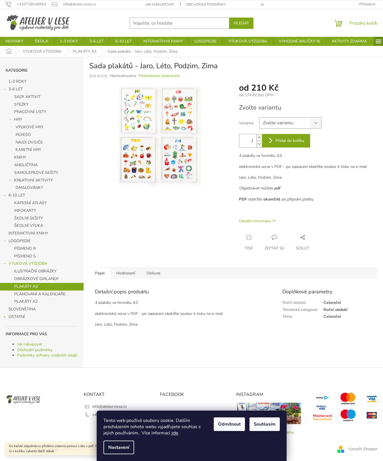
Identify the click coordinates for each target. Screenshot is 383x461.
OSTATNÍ (17, 316)
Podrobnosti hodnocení (159, 75)
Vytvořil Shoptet (362, 449)
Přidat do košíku (290, 140)
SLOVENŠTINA (22, 309)
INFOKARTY (25, 210)
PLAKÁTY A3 (26, 286)
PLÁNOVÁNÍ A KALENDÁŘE (39, 294)
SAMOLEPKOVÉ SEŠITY (36, 172)
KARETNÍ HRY (28, 149)
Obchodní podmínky (206, 4)
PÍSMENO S (25, 256)
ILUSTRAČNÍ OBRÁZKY (35, 271)
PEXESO (23, 134)
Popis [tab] (100, 273)
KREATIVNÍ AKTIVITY (33, 180)
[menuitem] (14, 41)
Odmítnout (229, 424)
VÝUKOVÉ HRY (29, 127)
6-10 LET (17, 195)
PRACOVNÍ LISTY (30, 111)
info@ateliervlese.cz (109, 406)
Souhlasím (265, 424)
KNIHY (20, 157)
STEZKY (21, 104)
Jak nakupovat (159, 4)
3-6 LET (16, 89)
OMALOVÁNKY (29, 187)
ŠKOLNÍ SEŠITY (28, 218)
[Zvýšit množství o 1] (259, 137)
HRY (18, 119)
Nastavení (118, 447)
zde (174, 433)
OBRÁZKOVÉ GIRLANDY (36, 278)
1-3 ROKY (17, 81)
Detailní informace (255, 221)
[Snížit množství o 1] (259, 144)
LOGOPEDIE (20, 241)
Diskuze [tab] (153, 273)
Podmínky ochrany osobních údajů (47, 355)
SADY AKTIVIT (27, 96)
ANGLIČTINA (26, 165)
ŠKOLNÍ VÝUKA (28, 225)
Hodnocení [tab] (125, 273)
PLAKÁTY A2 (26, 301)
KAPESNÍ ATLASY (30, 203)
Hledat (241, 23)
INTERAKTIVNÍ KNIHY (28, 233)
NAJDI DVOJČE (29, 142)
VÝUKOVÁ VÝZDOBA (28, 263)
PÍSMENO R (25, 248)
